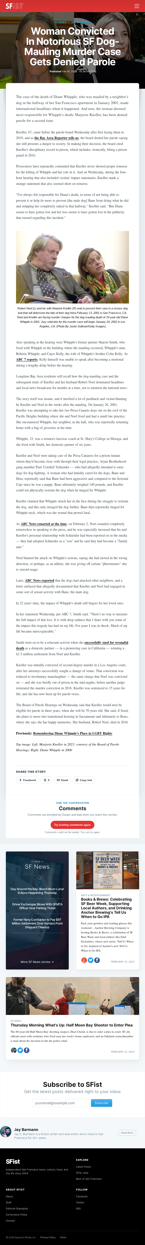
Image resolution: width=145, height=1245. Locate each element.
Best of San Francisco (89, 1178)
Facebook (82, 1196)
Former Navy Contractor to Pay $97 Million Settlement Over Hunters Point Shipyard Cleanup (37, 923)
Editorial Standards (17, 1208)
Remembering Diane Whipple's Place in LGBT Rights (72, 733)
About (9, 1196)
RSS (78, 1208)
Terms (63, 1237)
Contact (10, 1220)
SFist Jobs (82, 1172)
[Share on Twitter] (90, 960)
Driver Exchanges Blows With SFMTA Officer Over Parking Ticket (37, 906)
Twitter (80, 1202)
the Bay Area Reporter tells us (56, 137)
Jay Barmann (80, 22)
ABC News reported (39, 580)
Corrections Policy (16, 1214)
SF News (60, 22)
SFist (13, 1161)
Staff (9, 1202)
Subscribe (101, 1103)
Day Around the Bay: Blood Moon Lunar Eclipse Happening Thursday (37, 891)
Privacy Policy (48, 1237)
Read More (127, 1132)
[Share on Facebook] (97, 960)
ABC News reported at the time (44, 523)
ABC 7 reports (26, 359)
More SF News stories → (37, 962)
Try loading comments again (72, 824)
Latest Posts (83, 1166)
